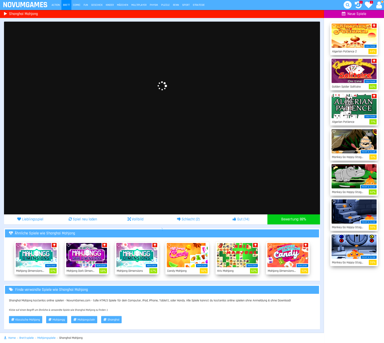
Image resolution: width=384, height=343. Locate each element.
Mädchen (122, 5)
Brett (66, 5)
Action (56, 5)
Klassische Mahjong (27, 320)
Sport (186, 5)
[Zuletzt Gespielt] (358, 5)
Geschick (97, 5)
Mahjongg (59, 320)
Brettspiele (26, 338)
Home (12, 338)
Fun (86, 5)
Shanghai (113, 320)
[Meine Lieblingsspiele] (368, 5)
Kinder (110, 5)
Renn (176, 5)
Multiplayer (139, 5)
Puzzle (165, 5)
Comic (76, 5)
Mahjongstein (86, 320)
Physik (154, 5)
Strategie (199, 5)
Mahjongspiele (46, 338)
